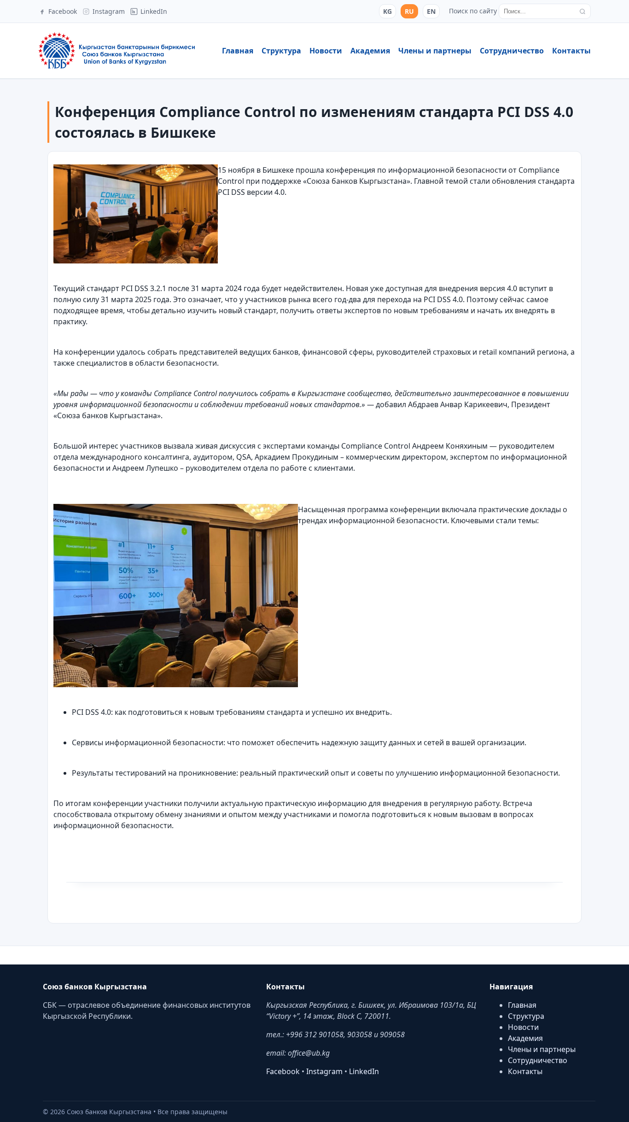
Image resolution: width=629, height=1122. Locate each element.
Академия (370, 51)
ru (409, 11)
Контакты (571, 51)
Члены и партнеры (435, 51)
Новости (325, 51)
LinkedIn (364, 1071)
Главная (237, 51)
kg (387, 11)
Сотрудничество (512, 51)
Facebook (283, 1071)
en (431, 11)
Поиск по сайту (473, 10)
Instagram (324, 1071)
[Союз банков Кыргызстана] (116, 50)
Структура (281, 51)
